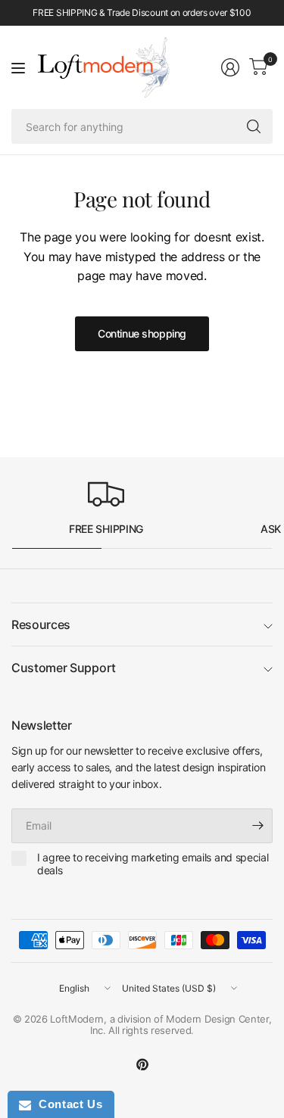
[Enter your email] (257, 825)
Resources (40, 624)
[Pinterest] (142, 1064)
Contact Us (66, 1104)
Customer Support (63, 667)
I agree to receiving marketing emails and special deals (152, 864)
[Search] (254, 126)
